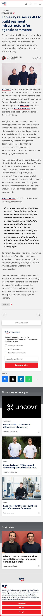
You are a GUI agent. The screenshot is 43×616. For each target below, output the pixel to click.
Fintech (5, 462)
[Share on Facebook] (5, 379)
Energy (5, 502)
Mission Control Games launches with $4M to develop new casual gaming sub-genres (20, 559)
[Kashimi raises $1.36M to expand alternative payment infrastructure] (21, 447)
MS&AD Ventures (22, 108)
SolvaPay (6, 89)
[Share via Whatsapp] (29, 379)
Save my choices (21, 365)
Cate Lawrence (8, 513)
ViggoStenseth (9, 198)
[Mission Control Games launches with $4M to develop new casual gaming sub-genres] (21, 542)
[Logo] (5, 3)
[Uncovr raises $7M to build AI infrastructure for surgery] (21, 407)
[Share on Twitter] (13, 379)
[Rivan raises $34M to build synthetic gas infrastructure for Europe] (21, 488)
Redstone (24, 105)
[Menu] (40, 4)
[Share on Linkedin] (21, 379)
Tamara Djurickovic (10, 432)
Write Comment (21, 323)
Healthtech (6, 421)
